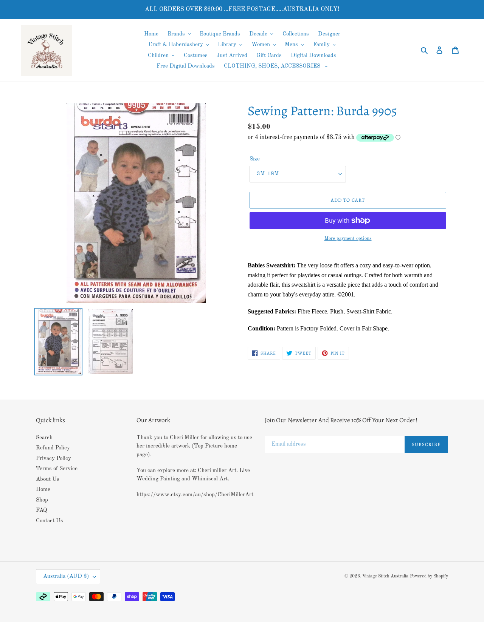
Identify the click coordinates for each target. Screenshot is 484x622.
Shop (42, 500)
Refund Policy (53, 448)
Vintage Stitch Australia (385, 576)
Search (44, 438)
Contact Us (49, 521)
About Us (47, 479)
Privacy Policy (53, 458)
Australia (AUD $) (66, 576)
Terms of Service (57, 469)
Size (255, 159)
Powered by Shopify (429, 576)
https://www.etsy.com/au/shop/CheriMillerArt (195, 495)
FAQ (41, 510)
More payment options (348, 238)
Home (43, 489)
